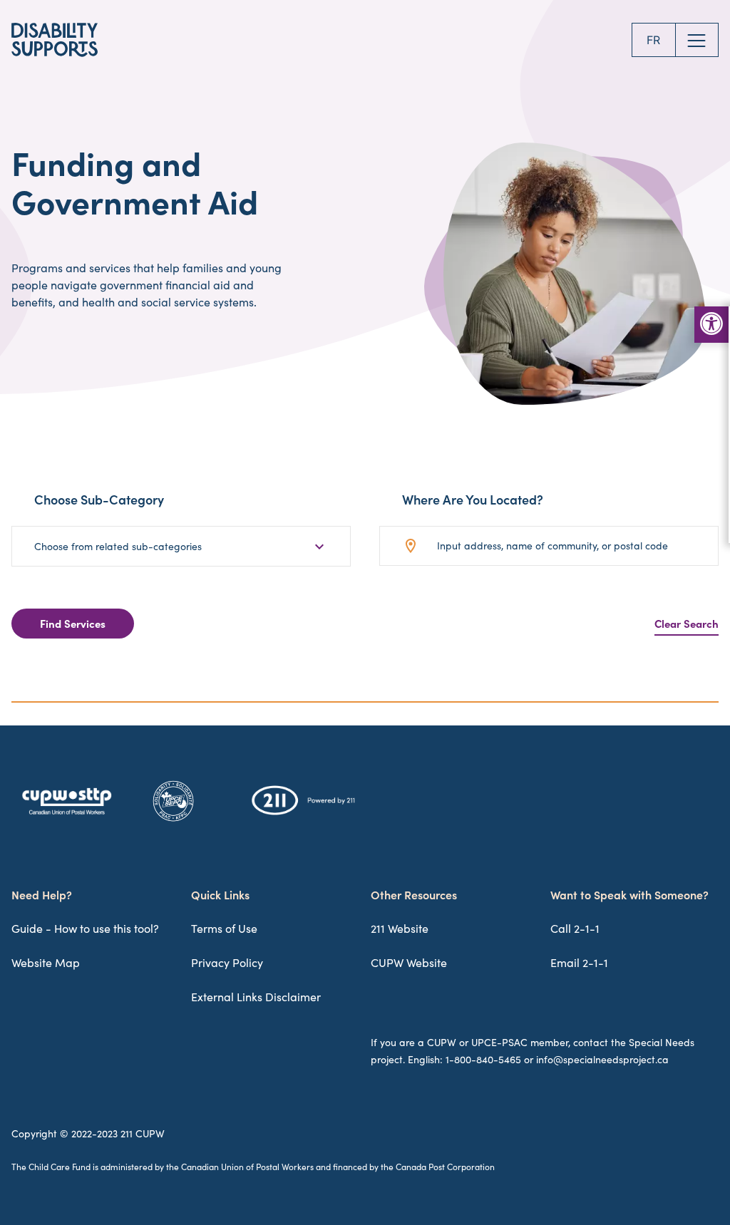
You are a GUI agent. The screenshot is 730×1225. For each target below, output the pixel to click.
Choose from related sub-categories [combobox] (118, 546)
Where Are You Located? (472, 499)
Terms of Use (224, 928)
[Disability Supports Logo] (54, 40)
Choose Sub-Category (99, 499)
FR (653, 40)
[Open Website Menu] (697, 40)
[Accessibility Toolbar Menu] (711, 324)
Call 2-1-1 (575, 928)
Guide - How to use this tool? (85, 928)
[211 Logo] (303, 814)
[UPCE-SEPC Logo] (173, 821)
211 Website (399, 928)
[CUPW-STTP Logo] (66, 815)
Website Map (45, 962)
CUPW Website (409, 962)
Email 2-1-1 (579, 962)
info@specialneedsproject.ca (602, 1059)
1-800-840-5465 (483, 1059)
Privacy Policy (227, 962)
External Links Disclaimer (256, 996)
